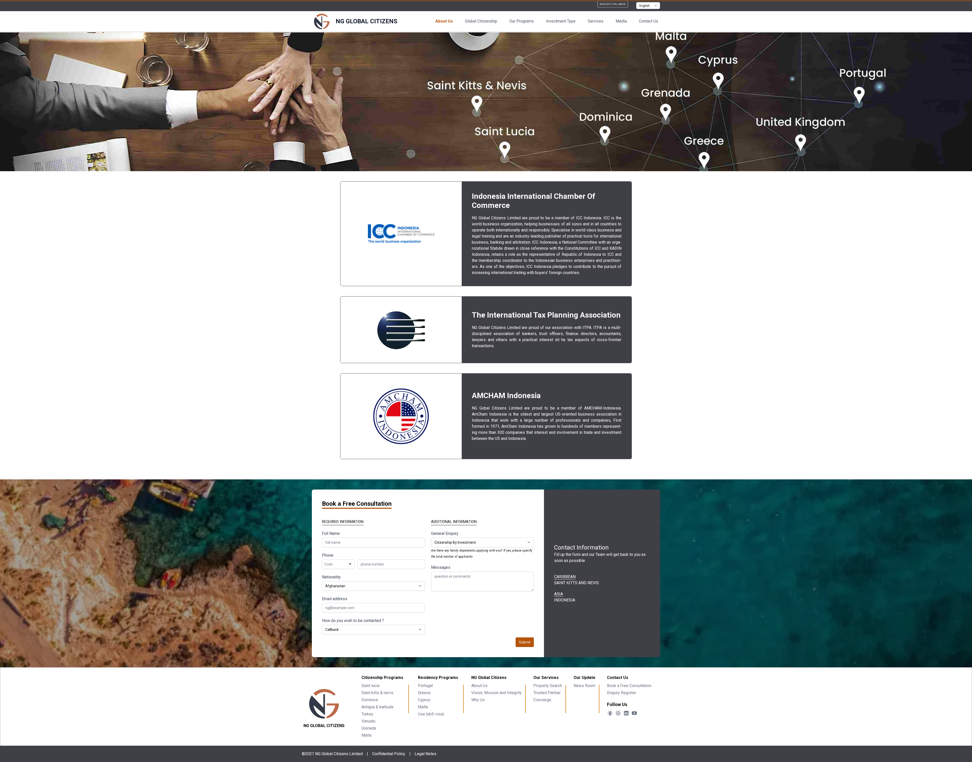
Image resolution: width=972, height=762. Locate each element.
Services (595, 21)
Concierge (542, 699)
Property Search (547, 685)
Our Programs (521, 21)
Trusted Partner (547, 692)
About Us (444, 21)
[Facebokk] (610, 713)
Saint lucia (370, 685)
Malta (366, 735)
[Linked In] (626, 713)
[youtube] (634, 713)
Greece (424, 692)
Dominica (369, 699)
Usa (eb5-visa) (431, 714)
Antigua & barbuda (377, 707)
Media (621, 21)
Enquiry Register (621, 692)
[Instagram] (618, 713)
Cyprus (424, 699)
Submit (525, 642)
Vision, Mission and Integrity (496, 692)
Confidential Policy (388, 753)
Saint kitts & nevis (377, 692)
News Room (584, 685)
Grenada (368, 728)
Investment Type (561, 21)
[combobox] (338, 564)
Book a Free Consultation (629, 685)
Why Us (478, 699)
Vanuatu (368, 721)
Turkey (367, 714)
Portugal (425, 685)
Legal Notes (425, 753)
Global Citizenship (481, 21)
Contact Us (648, 21)
